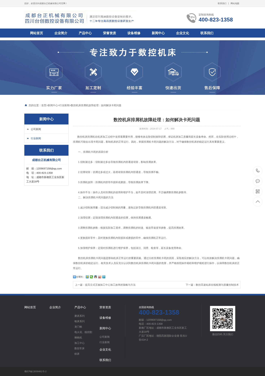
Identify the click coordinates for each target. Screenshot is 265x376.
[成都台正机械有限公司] (80, 17)
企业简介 (60, 33)
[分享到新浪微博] (99, 276)
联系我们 (222, 3)
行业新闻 (64, 105)
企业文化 (182, 33)
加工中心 (79, 343)
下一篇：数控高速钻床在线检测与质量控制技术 (212, 284)
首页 (43, 105)
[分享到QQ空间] (87, 276)
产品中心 (85, 33)
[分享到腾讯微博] (103, 276)
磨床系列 (79, 316)
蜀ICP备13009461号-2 (35, 371)
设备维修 (133, 33)
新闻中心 (158, 33)
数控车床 (79, 348)
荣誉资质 (109, 33)
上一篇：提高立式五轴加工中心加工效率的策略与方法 (105, 284)
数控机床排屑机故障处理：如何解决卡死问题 (96, 105)
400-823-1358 (258, 171)
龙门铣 (78, 326)
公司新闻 (36, 129)
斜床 (77, 354)
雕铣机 (78, 337)
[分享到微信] (91, 276)
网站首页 (36, 33)
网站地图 (235, 3)
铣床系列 (79, 321)
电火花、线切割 (83, 332)
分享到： (80, 277)
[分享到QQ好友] (95, 276)
